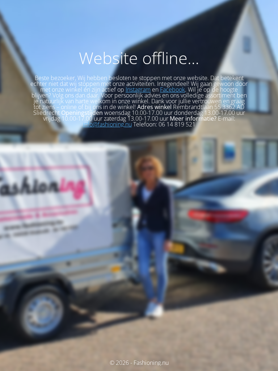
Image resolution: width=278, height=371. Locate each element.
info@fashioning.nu (107, 124)
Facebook (172, 89)
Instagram (138, 89)
